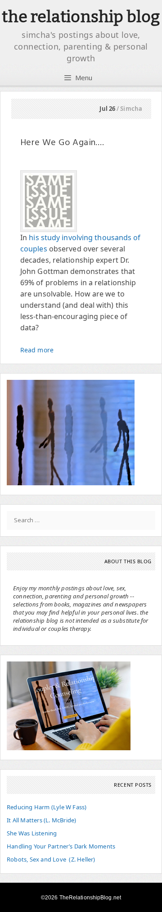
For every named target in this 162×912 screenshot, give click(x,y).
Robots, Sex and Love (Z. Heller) (51, 859)
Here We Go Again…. (62, 143)
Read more (37, 350)
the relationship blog (81, 17)
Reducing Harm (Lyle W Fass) (46, 807)
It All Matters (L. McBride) (41, 820)
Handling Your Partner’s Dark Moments (61, 846)
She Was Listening (32, 833)
